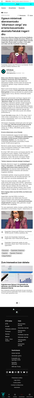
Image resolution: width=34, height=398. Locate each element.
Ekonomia (5, 250)
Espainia (4, 253)
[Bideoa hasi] (17, 54)
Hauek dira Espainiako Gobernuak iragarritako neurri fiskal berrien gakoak (16, 237)
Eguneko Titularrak (16, 253)
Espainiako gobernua (17, 250)
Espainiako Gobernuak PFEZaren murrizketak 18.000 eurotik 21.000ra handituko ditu (18, 232)
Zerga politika (6, 256)
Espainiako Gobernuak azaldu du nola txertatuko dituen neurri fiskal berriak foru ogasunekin (17, 244)
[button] (32, 274)
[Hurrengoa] (30, 1)
